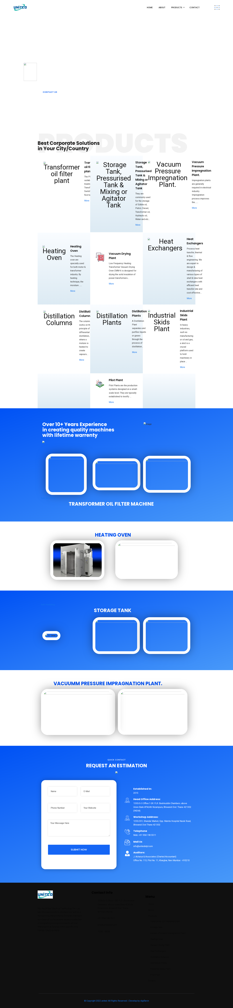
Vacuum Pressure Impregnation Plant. (168, 933)
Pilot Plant (155, 975)
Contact (194, 7)
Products (176, 7)
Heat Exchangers (158, 951)
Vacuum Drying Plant (160, 945)
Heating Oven (156, 939)
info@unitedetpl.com (107, 925)
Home (150, 7)
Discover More (52, 930)
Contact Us (50, 92)
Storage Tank (156, 927)
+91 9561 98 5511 (106, 918)
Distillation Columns (159, 957)
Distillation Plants (158, 963)
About (162, 7)
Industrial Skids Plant (160, 969)
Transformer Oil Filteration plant (165, 921)
